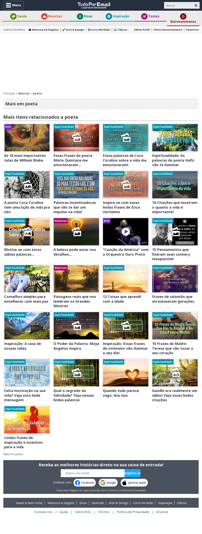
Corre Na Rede (100, 29)
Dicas (87, 16)
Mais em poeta (13, 454)
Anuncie (162, 512)
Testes (153, 16)
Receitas (55, 16)
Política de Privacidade (134, 490)
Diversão (98, 503)
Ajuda (64, 512)
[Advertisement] (101, 62)
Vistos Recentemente (168, 29)
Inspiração (120, 16)
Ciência (122, 29)
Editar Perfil (142, 29)
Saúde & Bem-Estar (29, 503)
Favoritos (192, 29)
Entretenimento (183, 21)
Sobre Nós (83, 512)
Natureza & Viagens (45, 29)
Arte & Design (75, 29)
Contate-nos (43, 512)
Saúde (22, 16)
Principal (9, 93)
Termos (113, 490)
